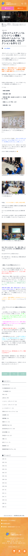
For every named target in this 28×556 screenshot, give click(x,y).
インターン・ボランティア (9, 401)
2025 (4, 462)
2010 (4, 500)
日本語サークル (7, 435)
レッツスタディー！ (8, 408)
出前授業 (5, 415)
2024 (4, 465)
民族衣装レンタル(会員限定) (9, 520)
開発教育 (8, 48)
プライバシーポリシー (8, 515)
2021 (4, 476)
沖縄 (4, 438)
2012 (4, 493)
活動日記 (9, 23)
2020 (4, 479)
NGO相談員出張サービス (9, 388)
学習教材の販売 (6, 523)
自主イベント (6, 442)
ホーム (4, 23)
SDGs (5, 48)
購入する (21, 8)
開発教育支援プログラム (9, 449)
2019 (4, 482)
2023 (4, 469)
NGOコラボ (6, 384)
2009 (4, 503)
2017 (4, 489)
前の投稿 (5, 373)
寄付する (8, 8)
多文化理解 (6, 432)
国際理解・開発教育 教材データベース (11, 526)
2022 (4, 472)
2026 (4, 458)
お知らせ (5, 397)
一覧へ (14, 373)
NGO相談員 (7, 391)
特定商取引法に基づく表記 (19, 515)
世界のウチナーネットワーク (10, 411)
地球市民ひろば (7, 425)
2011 (4, 496)
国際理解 (5, 418)
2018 (4, 486)
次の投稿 (23, 373)
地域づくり (6, 421)
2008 (4, 506)
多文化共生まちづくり (8, 428)
